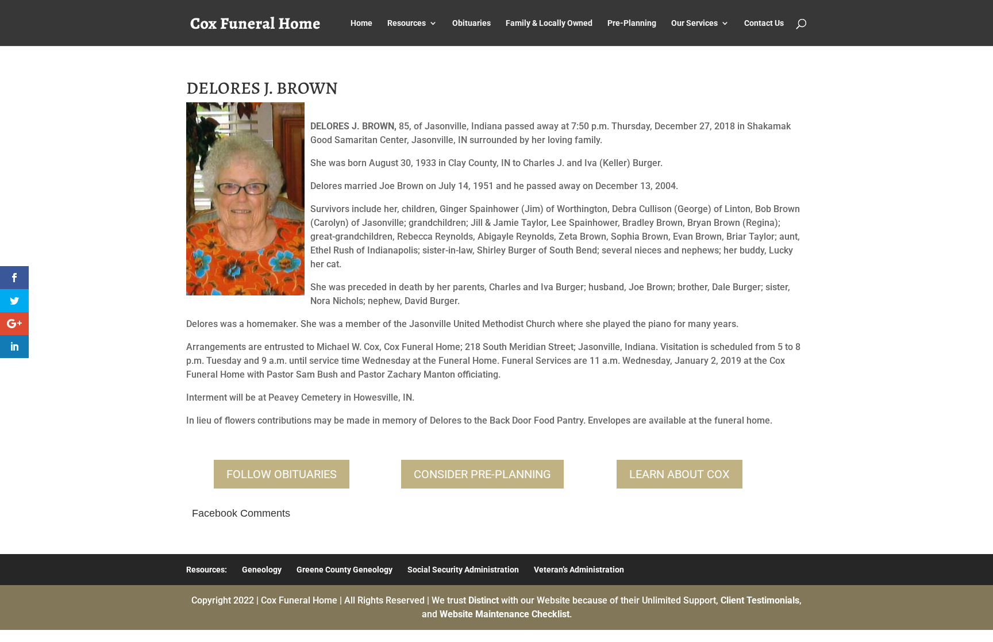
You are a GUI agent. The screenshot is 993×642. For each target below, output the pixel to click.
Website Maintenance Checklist (504, 614)
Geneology (262, 569)
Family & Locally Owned (549, 23)
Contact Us (764, 23)
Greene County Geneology (344, 569)
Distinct (483, 600)
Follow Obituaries (281, 474)
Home (361, 23)
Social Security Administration (463, 569)
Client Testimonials (760, 600)
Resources (406, 23)
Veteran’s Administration (579, 569)
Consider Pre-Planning (482, 474)
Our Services (694, 23)
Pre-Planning (631, 23)
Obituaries (471, 23)
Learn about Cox (679, 474)
